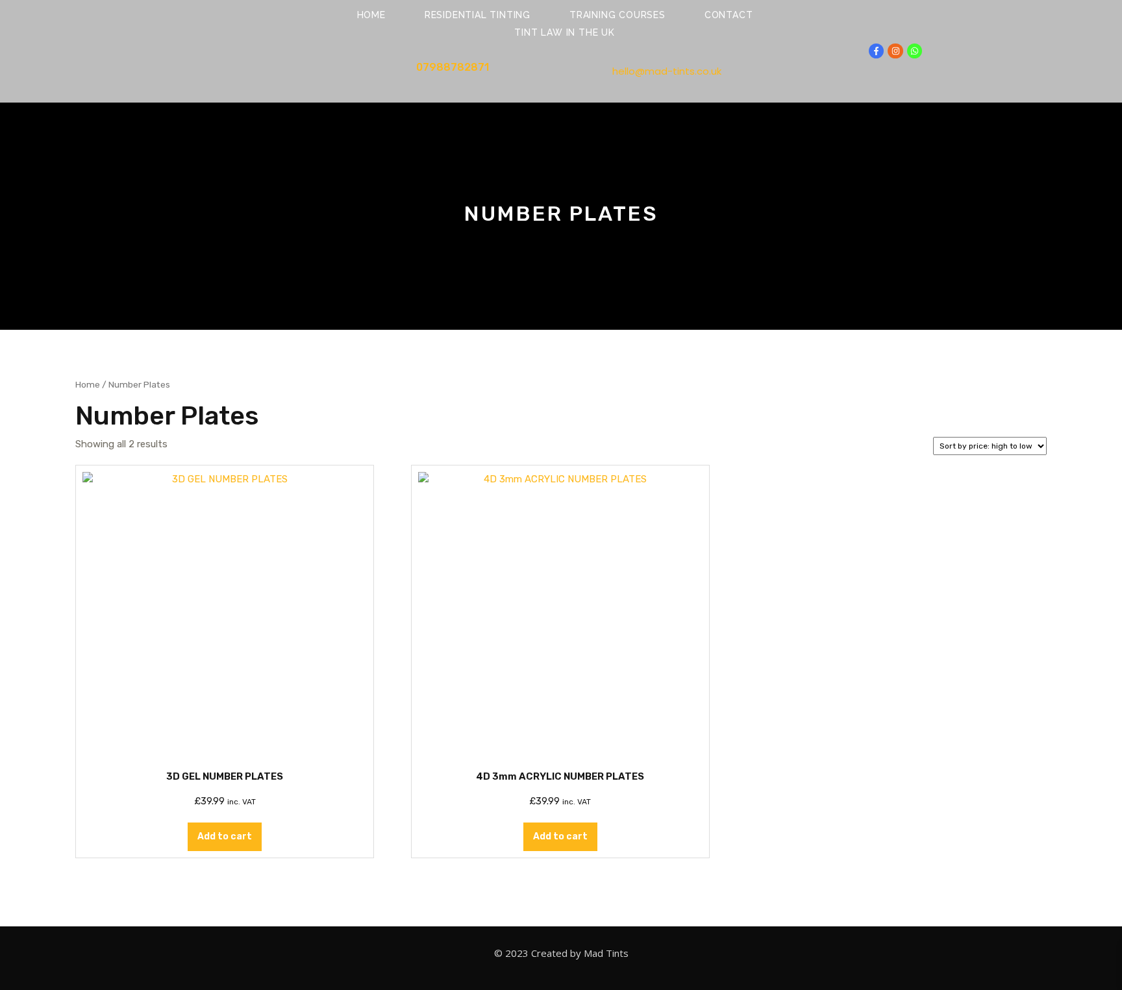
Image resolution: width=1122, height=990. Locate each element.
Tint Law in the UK (564, 32)
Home (371, 15)
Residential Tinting (477, 15)
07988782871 (452, 67)
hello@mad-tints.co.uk (666, 71)
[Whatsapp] (914, 50)
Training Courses (617, 15)
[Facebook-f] (876, 50)
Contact (728, 15)
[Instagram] (895, 50)
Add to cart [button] (224, 836)
